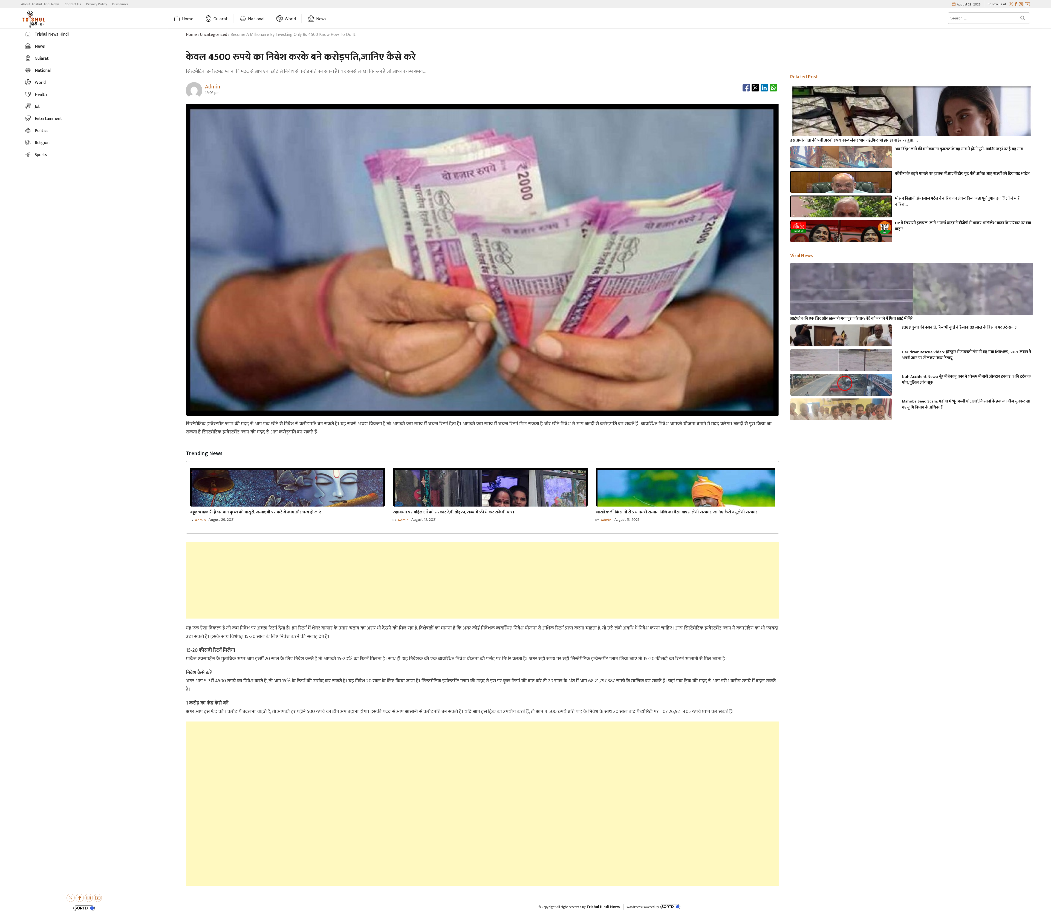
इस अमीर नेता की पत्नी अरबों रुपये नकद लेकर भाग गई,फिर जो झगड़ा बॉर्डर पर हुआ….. (854, 140)
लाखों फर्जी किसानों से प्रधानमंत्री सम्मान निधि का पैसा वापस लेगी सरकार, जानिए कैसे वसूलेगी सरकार (676, 512)
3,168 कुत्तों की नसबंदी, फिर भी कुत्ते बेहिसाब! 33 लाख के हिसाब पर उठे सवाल (960, 327)
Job (38, 106)
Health (41, 94)
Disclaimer (120, 4)
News (321, 19)
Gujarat (220, 19)
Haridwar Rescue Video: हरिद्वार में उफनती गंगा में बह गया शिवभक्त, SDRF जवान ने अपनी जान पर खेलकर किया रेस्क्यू (966, 355)
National (256, 19)
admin (200, 520)
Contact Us (73, 4)
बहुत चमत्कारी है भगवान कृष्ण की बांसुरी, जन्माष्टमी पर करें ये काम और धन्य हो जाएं (255, 512)
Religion (42, 142)
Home (187, 19)
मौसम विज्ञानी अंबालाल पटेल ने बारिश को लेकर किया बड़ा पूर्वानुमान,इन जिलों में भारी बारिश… (958, 202)
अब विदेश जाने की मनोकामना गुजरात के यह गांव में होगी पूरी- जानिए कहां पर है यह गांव (959, 149)
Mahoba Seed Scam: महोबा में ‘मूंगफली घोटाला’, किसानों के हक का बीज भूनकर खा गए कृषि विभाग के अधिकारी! (966, 404)
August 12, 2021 (424, 519)
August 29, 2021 (222, 519)
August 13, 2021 (626, 519)
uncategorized (213, 34)
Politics (41, 130)
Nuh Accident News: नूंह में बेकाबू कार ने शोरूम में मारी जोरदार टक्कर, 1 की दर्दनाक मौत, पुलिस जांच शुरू (966, 380)
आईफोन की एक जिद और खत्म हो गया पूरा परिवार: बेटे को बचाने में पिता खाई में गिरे (851, 319)
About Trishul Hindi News (40, 4)
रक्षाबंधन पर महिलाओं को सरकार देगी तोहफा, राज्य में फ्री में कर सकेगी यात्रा (453, 512)
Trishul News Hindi (52, 34)
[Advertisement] (482, 580)
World (290, 19)
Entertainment (48, 118)
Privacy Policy (96, 4)
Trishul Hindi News (603, 907)
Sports (41, 155)
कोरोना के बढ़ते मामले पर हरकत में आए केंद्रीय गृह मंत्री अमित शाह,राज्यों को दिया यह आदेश (962, 174)
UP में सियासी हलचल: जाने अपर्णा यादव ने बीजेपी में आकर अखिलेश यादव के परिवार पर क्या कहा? (963, 226)
